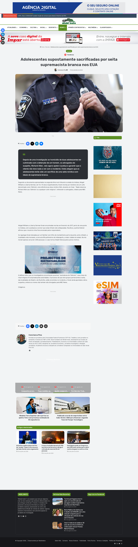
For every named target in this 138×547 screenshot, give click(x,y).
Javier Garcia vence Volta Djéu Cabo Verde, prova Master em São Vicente (38, 16)
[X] (21, 516)
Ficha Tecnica (91, 540)
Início (42, 47)
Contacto (65, 540)
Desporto (52, 27)
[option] (28, 388)
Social (42, 27)
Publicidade (83, 540)
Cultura (33, 27)
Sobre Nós (58, 540)
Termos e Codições (102, 540)
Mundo (62, 27)
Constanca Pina (62, 70)
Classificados (105, 27)
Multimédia (92, 27)
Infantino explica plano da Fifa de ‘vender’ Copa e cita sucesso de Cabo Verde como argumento (27, 447)
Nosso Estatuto (73, 540)
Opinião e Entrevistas (76, 27)
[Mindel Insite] (69, 21)
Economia (23, 27)
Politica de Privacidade (115, 540)
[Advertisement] (53, 210)
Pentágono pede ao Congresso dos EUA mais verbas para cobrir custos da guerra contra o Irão (78, 447)
